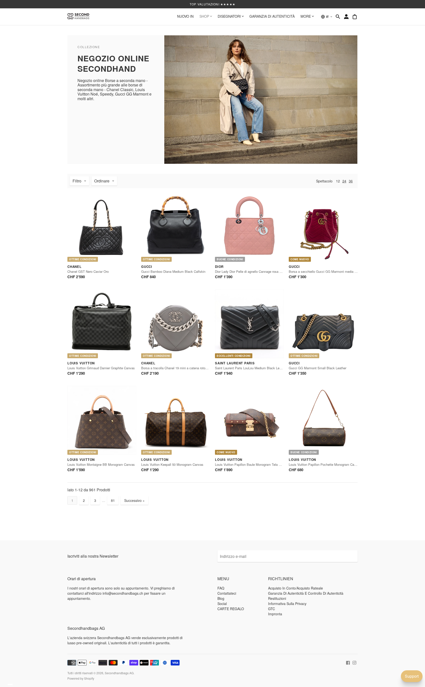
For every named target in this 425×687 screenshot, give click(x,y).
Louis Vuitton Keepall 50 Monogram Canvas (172, 464)
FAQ (220, 588)
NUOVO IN (185, 16)
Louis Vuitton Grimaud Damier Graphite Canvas (101, 368)
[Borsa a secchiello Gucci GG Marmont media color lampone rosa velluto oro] (323, 227)
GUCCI (146, 266)
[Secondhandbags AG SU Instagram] (354, 662)
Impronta (275, 613)
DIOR (219, 266)
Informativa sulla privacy (287, 603)
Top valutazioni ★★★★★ (212, 4)
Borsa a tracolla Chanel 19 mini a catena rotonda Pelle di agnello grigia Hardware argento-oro (207, 368)
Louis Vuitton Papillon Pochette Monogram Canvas (325, 464)
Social (222, 603)
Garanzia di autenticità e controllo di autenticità (305, 593)
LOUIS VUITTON (81, 363)
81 (113, 500)
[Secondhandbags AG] (78, 16)
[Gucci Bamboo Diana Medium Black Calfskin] (175, 227)
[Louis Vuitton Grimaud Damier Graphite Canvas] (101, 323)
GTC (271, 608)
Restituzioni (277, 598)
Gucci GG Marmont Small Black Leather (317, 368)
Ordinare (101, 181)
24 (344, 181)
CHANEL (74, 266)
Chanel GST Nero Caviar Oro (88, 271)
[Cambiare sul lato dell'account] (346, 17)
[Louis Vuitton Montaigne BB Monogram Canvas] (101, 420)
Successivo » (134, 500)
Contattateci (226, 593)
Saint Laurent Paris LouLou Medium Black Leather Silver (255, 368)
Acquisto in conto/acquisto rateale (295, 588)
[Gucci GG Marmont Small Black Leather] (323, 323)
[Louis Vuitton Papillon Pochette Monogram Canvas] (323, 420)
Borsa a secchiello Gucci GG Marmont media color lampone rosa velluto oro (343, 271)
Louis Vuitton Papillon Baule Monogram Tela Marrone (252, 464)
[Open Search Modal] (338, 17)
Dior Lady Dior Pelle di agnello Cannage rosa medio (251, 271)
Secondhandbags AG (119, 673)
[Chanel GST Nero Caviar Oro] (101, 227)
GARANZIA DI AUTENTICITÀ (272, 16)
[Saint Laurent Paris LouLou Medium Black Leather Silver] (249, 323)
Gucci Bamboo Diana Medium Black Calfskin (173, 271)
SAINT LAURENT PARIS (235, 363)
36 (351, 181)
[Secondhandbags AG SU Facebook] (348, 662)
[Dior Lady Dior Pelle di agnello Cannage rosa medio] (249, 227)
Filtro (77, 181)
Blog (220, 598)
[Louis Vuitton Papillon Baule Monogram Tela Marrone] (249, 420)
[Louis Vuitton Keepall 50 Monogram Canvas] (175, 420)
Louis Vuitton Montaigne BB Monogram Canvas (101, 464)
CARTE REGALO (230, 608)
